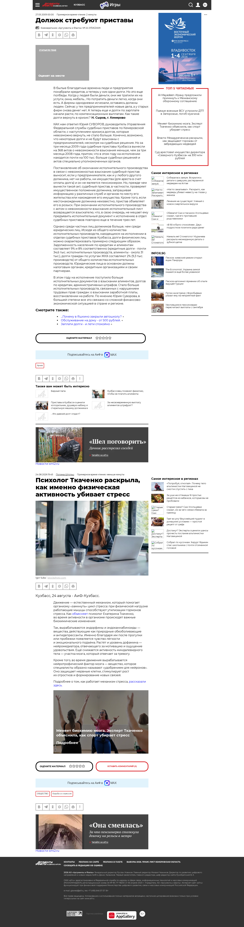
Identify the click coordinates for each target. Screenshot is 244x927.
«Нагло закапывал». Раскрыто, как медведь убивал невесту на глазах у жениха (187, 192)
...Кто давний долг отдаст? (65, 413)
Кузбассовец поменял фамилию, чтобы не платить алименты (125, 392)
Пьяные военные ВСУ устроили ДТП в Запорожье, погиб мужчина (180, 112)
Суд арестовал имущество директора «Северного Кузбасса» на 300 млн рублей (180, 155)
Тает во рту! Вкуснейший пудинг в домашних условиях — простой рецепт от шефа (186, 521)
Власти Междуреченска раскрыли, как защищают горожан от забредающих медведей (180, 141)
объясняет (80, 614)
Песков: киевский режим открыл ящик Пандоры (184, 259)
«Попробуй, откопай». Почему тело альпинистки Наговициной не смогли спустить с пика (186, 486)
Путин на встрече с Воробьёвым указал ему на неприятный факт (184, 294)
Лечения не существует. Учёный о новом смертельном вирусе (185, 202)
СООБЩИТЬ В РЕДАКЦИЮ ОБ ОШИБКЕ (83, 865)
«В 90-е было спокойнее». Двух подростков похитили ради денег (185, 226)
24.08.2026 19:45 (44, 474)
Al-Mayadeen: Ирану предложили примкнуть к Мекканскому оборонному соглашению (180, 98)
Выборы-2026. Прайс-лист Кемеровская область (153, 862)
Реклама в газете (113, 862)
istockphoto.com (57, 577)
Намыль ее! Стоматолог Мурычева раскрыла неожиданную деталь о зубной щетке (186, 239)
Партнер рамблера (94, 914)
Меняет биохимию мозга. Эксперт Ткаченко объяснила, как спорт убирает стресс (180, 126)
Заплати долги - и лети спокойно (85, 324)
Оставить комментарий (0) (122, 766)
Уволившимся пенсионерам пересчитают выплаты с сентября (184, 306)
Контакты (69, 862)
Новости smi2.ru (47, 463)
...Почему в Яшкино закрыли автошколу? (91, 316)
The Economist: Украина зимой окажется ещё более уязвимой (183, 270)
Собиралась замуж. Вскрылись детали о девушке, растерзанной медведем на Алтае (185, 180)
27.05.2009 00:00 (45, 14)
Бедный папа (58, 391)
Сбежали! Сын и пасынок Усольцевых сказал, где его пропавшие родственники (187, 216)
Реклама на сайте (89, 862)
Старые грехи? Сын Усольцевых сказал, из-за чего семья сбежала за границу (187, 510)
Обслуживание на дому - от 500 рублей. (91, 320)
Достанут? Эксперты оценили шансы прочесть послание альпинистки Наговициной (187, 533)
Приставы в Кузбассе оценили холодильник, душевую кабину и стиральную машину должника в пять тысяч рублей (69, 406)
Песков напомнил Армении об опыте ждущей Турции (186, 282)
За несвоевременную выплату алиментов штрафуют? (124, 404)
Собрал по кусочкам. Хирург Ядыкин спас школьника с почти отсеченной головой (187, 545)
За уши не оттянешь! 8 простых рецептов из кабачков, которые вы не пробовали (187, 498)
